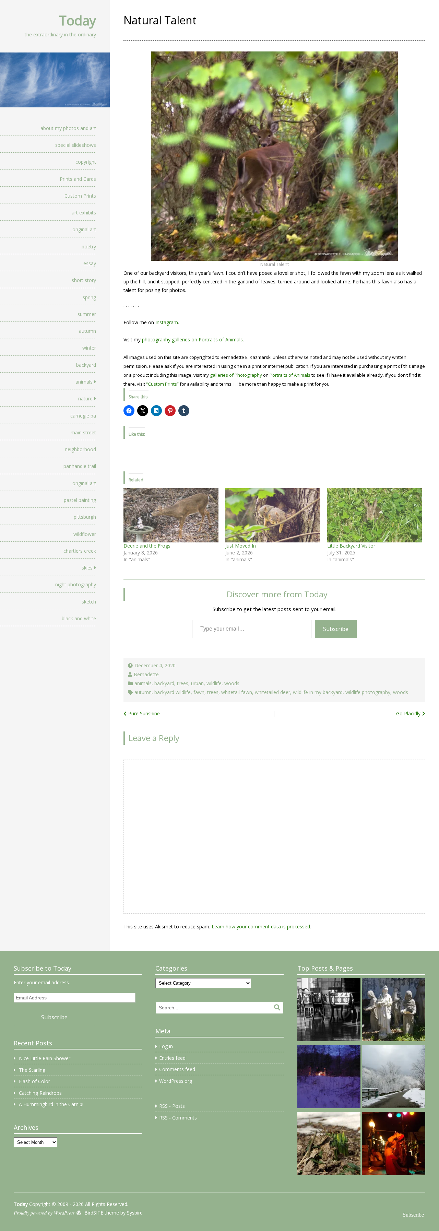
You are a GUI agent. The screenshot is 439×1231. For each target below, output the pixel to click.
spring (89, 297)
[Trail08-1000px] (393, 1078)
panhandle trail (79, 466)
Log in (166, 1046)
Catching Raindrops (40, 1093)
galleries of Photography (236, 375)
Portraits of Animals (290, 375)
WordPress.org (175, 1081)
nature (85, 398)
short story (84, 280)
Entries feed (172, 1058)
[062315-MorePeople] (393, 1011)
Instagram (166, 322)
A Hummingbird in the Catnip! (51, 1104)
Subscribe (335, 629)
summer (87, 314)
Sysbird (135, 1212)
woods (231, 683)
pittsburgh (85, 517)
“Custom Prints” (162, 384)
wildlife (214, 683)
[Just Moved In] (272, 515)
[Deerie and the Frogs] (170, 515)
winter (89, 347)
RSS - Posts (172, 1106)
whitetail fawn (236, 692)
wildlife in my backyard (318, 692)
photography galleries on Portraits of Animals (192, 339)
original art (84, 229)
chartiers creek (79, 551)
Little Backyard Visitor (351, 545)
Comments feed (177, 1069)
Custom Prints (80, 195)
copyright (85, 162)
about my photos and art (68, 128)
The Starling (32, 1070)
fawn (198, 692)
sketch (89, 601)
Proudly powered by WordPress (44, 1212)
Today (77, 20)
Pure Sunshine (144, 713)
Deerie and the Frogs (146, 545)
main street (83, 432)
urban (197, 683)
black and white (79, 618)
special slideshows (75, 145)
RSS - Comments (178, 1117)
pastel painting (80, 500)
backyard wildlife (172, 692)
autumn (87, 331)
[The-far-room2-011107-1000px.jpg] (329, 1011)
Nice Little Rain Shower (44, 1058)
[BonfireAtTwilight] (329, 1078)
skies (87, 567)
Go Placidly (408, 713)
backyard (86, 365)
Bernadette (146, 674)
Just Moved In (240, 545)
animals (84, 381)
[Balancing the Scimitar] (393, 1144)
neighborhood (80, 449)
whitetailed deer (272, 692)
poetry (89, 246)
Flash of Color (34, 1081)
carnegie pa (83, 415)
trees (182, 683)
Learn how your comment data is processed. (261, 926)
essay (89, 263)
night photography (75, 584)
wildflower (84, 534)
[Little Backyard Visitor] (374, 515)
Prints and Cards (78, 179)
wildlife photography (367, 692)
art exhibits (84, 212)
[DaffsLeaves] (329, 1144)
